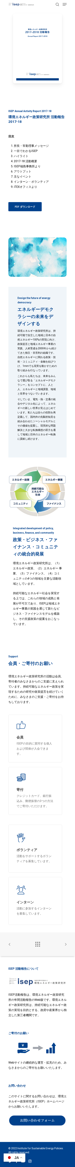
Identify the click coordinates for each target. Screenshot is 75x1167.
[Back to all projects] (37, 943)
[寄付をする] (35, 790)
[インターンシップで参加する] (35, 900)
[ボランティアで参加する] (35, 848)
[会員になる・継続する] (35, 738)
